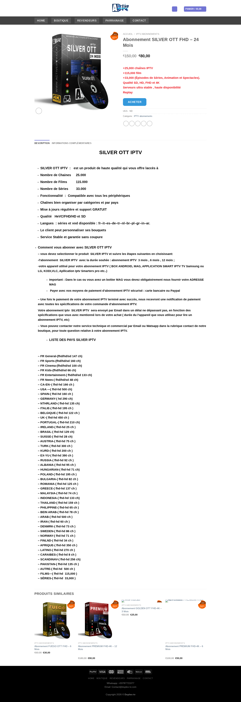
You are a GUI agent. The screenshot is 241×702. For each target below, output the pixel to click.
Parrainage (114, 20)
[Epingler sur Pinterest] (143, 123)
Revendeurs (87, 20)
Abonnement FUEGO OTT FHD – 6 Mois (52, 648)
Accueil (128, 34)
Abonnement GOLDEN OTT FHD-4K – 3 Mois (142, 610)
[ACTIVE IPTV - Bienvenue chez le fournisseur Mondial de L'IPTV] (120, 8)
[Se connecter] (174, 9)
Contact (139, 20)
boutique (61, 20)
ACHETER (134, 102)
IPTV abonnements (147, 34)
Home (41, 20)
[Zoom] (39, 111)
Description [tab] (42, 143)
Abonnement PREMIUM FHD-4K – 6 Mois (184, 648)
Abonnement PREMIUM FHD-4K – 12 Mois (97, 648)
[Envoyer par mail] (138, 123)
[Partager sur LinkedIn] (149, 123)
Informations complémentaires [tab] (71, 143)
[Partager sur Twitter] (132, 123)
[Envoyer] (96, 9)
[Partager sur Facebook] (126, 123)
